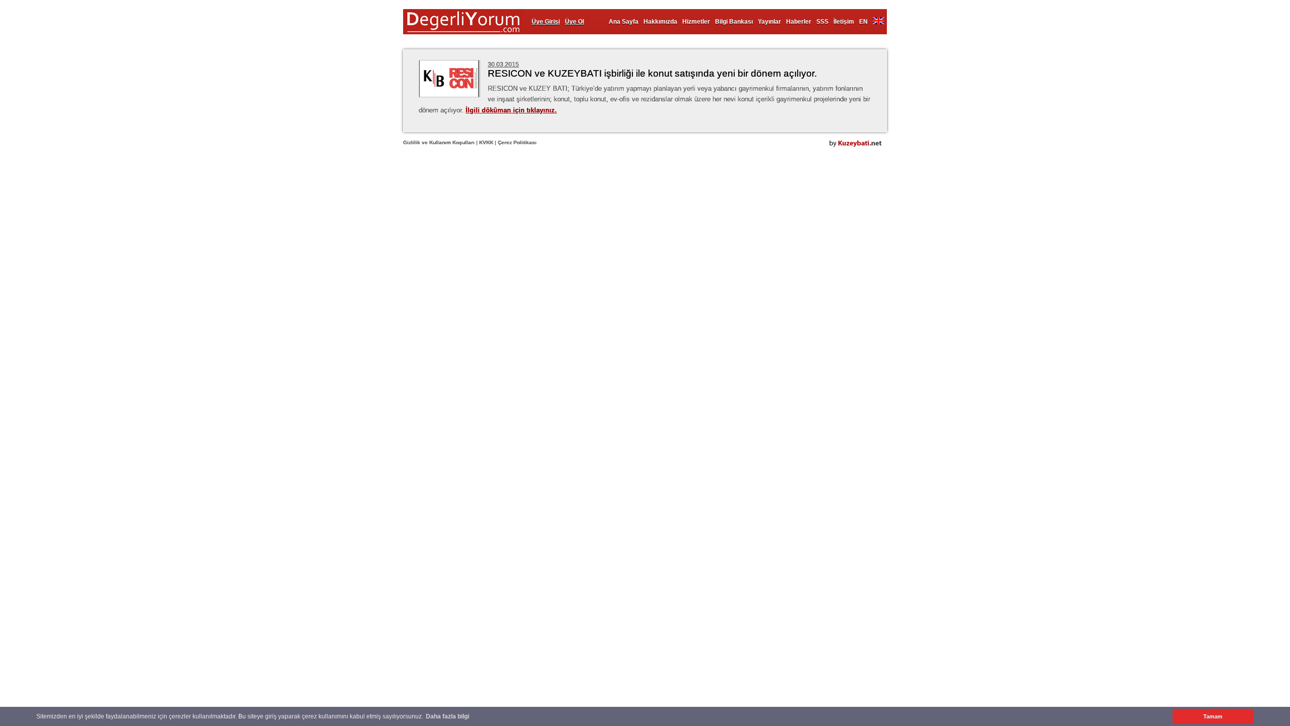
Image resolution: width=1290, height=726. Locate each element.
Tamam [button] (1212, 716)
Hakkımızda (660, 21)
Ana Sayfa (623, 21)
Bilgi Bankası (734, 21)
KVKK (486, 142)
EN (863, 21)
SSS (822, 21)
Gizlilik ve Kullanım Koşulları (439, 142)
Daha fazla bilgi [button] (447, 716)
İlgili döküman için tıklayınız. (511, 110)
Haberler (798, 21)
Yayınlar (769, 21)
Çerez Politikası (517, 142)
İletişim (843, 21)
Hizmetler (696, 21)
